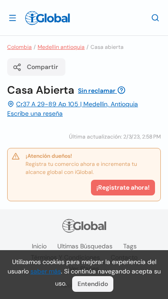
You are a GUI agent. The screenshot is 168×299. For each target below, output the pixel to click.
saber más (45, 271)
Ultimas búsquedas (84, 246)
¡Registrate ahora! (123, 187)
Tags (130, 246)
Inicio (39, 246)
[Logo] (47, 18)
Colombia (19, 47)
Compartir (42, 67)
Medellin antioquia (61, 47)
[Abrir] (13, 17)
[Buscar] (155, 17)
